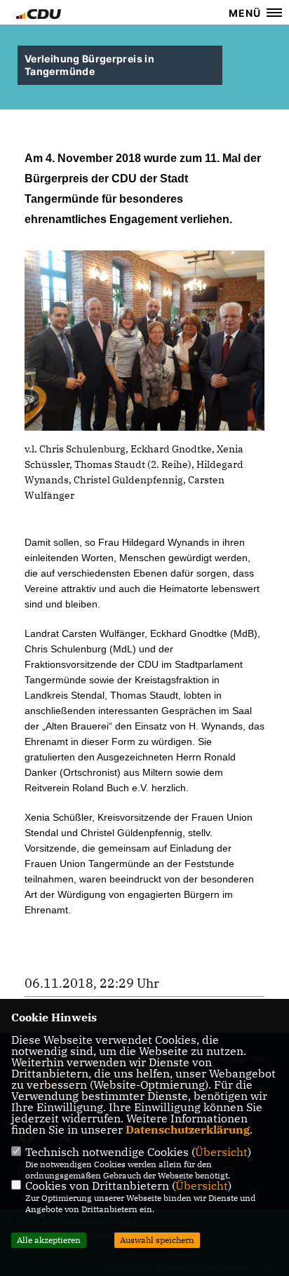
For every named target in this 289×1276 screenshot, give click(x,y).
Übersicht (221, 1152)
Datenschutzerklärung (188, 1129)
